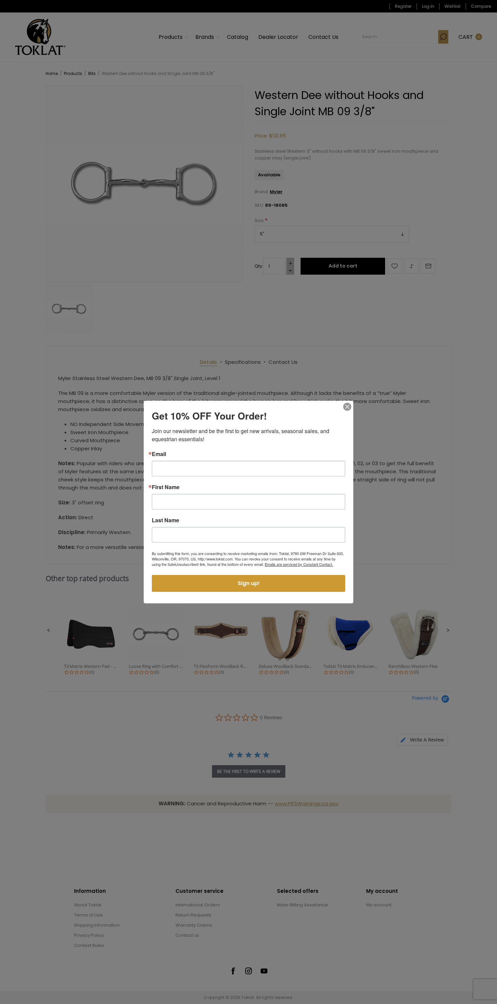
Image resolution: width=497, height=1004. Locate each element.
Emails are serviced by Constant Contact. (299, 564)
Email (159, 454)
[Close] (347, 407)
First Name (166, 487)
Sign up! (249, 583)
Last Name (165, 520)
